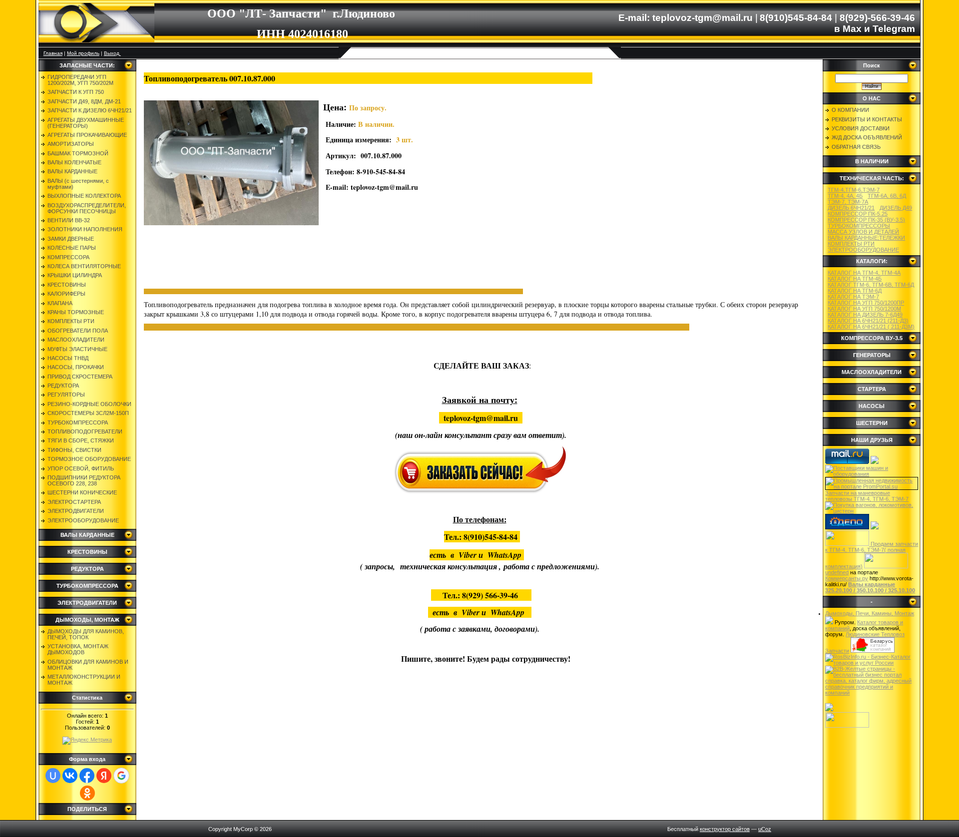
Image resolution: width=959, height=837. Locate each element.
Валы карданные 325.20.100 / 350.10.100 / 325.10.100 (870, 587)
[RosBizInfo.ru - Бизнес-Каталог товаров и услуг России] (871, 663)
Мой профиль (83, 53)
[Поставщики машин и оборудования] (871, 474)
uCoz (764, 829)
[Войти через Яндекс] (103, 775)
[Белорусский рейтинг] (829, 709)
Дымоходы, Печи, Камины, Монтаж (869, 613)
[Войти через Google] (121, 776)
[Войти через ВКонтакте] (69, 775)
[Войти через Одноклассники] (87, 793)
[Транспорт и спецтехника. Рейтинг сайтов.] (829, 622)
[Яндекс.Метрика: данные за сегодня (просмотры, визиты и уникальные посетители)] (87, 741)
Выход (112, 53)
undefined (837, 572)
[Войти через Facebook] (86, 775)
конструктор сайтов (725, 829)
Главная (52, 53)
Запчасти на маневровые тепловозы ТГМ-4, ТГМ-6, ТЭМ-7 (867, 496)
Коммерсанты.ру (846, 578)
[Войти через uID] (52, 775)
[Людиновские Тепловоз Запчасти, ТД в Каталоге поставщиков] (875, 462)
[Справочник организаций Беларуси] (873, 651)
